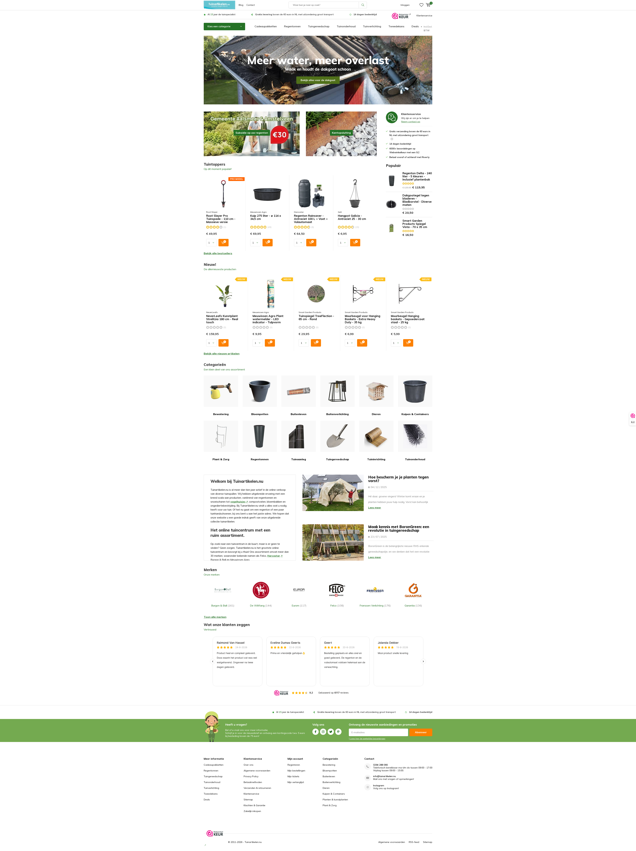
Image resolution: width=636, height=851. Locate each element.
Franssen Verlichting (375, 605)
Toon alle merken (215, 617)
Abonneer (421, 732)
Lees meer (374, 507)
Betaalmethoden (253, 782)
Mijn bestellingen (296, 770)
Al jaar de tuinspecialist (221, 14)
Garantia (413, 605)
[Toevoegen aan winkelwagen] (223, 242)
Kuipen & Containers (415, 414)
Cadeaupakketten (266, 26)
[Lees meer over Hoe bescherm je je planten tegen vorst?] (333, 493)
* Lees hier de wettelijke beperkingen (367, 738)
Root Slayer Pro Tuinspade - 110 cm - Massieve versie (220, 219)
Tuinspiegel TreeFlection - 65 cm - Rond (316, 317)
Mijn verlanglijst (296, 782)
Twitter (331, 732)
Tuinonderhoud (346, 26)
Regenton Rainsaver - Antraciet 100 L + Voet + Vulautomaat (311, 219)
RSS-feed (414, 842)
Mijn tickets (293, 776)
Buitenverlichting (337, 414)
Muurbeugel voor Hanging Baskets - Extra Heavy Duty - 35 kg (362, 319)
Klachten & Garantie (254, 805)
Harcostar (299, 212)
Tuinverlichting (372, 26)
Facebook (315, 732)
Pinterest (338, 732)
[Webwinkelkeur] (401, 16)
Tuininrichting (376, 459)
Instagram (323, 732)
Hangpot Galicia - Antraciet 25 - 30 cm (352, 217)
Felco (337, 605)
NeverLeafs (212, 312)
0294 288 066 (380, 764)
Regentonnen (292, 26)
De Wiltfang (261, 605)
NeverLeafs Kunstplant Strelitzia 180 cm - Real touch (222, 319)
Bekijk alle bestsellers (218, 253)
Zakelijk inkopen (252, 811)
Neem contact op (410, 121)
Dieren (376, 414)
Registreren (294, 764)
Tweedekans (396, 26)
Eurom (299, 605)
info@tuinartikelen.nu (384, 776)
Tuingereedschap (318, 26)
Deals (415, 26)
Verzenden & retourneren (257, 787)
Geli (340, 212)
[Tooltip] (392, 139)
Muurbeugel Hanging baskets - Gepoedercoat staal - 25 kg (407, 319)
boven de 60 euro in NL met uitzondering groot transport (294, 14)
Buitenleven (298, 414)
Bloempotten (259, 414)
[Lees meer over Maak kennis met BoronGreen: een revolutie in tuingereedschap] (333, 542)
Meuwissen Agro (258, 212)
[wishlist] (421, 5)
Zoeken (363, 5)
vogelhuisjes (237, 501)
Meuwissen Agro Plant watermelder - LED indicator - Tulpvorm (268, 319)
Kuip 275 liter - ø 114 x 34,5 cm (265, 217)
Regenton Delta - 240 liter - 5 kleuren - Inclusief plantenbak (417, 176)
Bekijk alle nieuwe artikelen (221, 353)
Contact (250, 5)
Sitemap (248, 799)
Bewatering (221, 414)
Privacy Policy (251, 776)
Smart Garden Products (310, 312)
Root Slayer (211, 212)
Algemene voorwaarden (257, 770)
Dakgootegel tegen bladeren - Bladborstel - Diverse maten (417, 200)
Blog (241, 5)
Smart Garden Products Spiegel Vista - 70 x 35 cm (414, 223)
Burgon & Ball (222, 605)
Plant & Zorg (220, 459)
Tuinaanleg (298, 459)
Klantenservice (424, 15)
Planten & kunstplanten (335, 799)
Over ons (248, 764)
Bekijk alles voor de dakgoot (318, 80)
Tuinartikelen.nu (253, 842)
